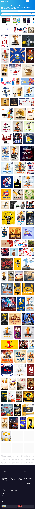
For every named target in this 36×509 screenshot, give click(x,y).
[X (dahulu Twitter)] (30, 468)
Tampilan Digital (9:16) (13, 462)
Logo (18, 455)
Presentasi (29, 462)
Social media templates (13, 476)
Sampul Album (15, 455)
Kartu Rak (25, 460)
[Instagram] (27, 468)
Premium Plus (20, 476)
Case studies (3, 476)
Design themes (12, 477)
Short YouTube (19, 457)
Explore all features (12, 479)
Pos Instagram (6, 455)
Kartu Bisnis (21, 455)
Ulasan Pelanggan (4, 480)
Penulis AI (3, 489)
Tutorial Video (26, 473)
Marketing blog (26, 477)
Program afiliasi (4, 477)
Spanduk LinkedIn (9, 458)
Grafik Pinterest (14, 458)
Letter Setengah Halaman (15, 461)
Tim (18, 477)
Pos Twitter (18, 458)
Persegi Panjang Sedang (23, 463)
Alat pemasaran (12, 478)
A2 (9, 462)
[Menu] (34, 1)
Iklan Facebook (17, 463)
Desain (9, 10)
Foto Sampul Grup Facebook (27, 456)
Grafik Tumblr (26, 458)
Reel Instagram (11, 455)
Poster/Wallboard (6, 461)
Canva (23, 485)
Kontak (3, 495)
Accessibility (3, 497)
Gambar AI (3, 490)
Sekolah (19, 478)
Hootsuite (29, 488)
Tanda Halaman (21, 460)
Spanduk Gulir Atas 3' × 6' (5, 460)
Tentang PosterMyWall (5, 473)
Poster (3, 455)
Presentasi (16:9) (25, 462)
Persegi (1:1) (13, 463)
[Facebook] (24, 468)
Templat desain (12, 473)
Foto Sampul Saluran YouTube (13, 457)
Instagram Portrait (26, 455)
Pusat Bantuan (4, 496)
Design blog (25, 476)
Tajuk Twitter (22, 458)
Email (26, 10)
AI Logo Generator (13, 489)
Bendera (17, 460)
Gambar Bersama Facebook (6, 456)
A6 (5, 462)
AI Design (3, 485)
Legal (2, 501)
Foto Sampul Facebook (13, 456)
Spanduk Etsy (27, 457)
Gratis (19, 473)
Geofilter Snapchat (17, 459)
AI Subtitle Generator (14, 485)
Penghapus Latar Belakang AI (15, 488)
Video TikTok (23, 457)
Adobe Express (24, 488)
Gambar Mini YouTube (5, 457)
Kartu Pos (26, 459)
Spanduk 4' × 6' (23, 459)
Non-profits (20, 479)
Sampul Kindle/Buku (19, 462)
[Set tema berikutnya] (34, 21)
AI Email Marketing (4, 488)
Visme (29, 485)
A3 (6, 462)
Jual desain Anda (4, 479)
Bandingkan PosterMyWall (26, 483)
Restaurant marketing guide (28, 478)
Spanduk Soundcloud (11, 459)
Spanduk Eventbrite (5, 459)
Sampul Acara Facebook (20, 456)
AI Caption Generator (14, 490)
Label (29, 459)
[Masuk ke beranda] (4, 1)
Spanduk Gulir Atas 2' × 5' (12, 460)
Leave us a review (4, 478)
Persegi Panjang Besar (29, 463)
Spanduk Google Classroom (7, 463)
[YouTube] (32, 468)
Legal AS (10, 461)
